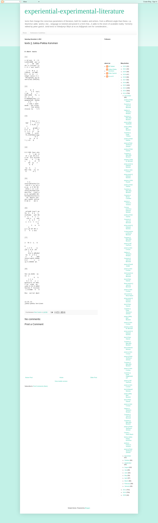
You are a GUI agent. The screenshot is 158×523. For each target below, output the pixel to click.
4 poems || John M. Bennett (127, 221)
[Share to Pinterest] (64, 312)
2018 (124, 77)
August (126, 467)
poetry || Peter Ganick (128, 100)
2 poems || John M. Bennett (127, 416)
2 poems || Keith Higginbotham (128, 375)
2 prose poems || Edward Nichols (127, 209)
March (126, 481)
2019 (124, 74)
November (127, 456)
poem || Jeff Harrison (127, 244)
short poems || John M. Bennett (128, 274)
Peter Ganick (112, 73)
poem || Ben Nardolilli (128, 123)
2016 (124, 82)
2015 (124, 85)
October (127, 460)
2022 (124, 66)
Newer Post (29, 377)
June (126, 473)
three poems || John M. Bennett (128, 285)
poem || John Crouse (128, 248)
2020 (124, 71)
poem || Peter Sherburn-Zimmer (128, 144)
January (127, 486)
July (125, 470)
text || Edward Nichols (128, 348)
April (126, 478)
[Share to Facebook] (62, 312)
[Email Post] (51, 312)
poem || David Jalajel (128, 265)
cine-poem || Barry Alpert (128, 294)
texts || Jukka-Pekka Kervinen (128, 438)
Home (25, 33)
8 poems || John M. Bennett (127, 105)
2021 (124, 69)
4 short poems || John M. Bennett (128, 233)
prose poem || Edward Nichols (128, 165)
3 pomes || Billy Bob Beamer (127, 117)
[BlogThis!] (58, 312)
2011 (124, 490)
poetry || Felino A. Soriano (127, 444)
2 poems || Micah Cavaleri (127, 196)
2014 (124, 88)
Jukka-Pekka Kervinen (112, 70)
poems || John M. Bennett (128, 160)
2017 (124, 80)
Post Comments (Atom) (40, 386)
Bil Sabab (111, 66)
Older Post (93, 377)
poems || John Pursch (128, 181)
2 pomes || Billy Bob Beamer (127, 155)
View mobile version (61, 381)
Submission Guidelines (37, 33)
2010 (124, 492)
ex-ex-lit (110, 76)
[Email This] (55, 312)
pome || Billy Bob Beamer (128, 128)
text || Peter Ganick (127, 280)
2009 (124, 495)
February (127, 483)
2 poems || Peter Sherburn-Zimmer (128, 311)
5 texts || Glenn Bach (128, 433)
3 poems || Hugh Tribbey (127, 134)
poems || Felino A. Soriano (127, 202)
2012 (124, 93)
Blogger (87, 508)
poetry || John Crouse (128, 170)
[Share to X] (60, 312)
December (127, 96)
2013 (124, 90)
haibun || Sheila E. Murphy (128, 111)
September (127, 463)
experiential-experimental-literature (74, 11)
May (125, 475)
